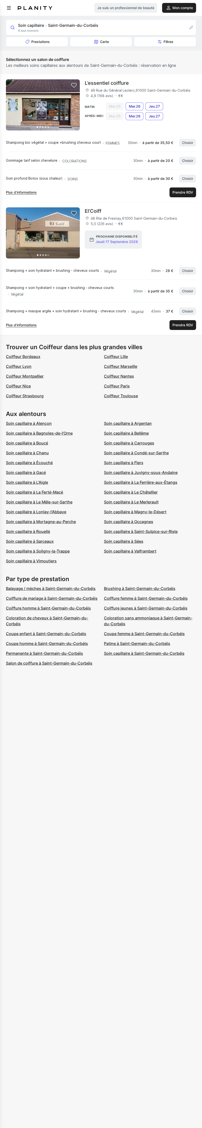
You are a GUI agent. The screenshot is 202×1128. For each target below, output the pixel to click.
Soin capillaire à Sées (123, 541)
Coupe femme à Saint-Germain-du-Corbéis (144, 633)
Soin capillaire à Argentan (128, 423)
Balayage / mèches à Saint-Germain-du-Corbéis (51, 588)
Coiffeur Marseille (120, 366)
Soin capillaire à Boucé (27, 443)
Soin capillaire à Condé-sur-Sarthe (136, 452)
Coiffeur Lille (116, 356)
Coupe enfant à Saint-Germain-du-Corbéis (46, 633)
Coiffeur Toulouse (121, 395)
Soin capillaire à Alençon (29, 423)
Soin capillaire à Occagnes (128, 521)
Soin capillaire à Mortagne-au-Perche (41, 521)
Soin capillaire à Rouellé (28, 531)
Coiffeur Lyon (19, 366)
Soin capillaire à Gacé (26, 472)
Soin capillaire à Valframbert (130, 551)
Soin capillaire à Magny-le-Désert (135, 511)
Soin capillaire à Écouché (29, 462)
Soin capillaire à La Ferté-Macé (34, 492)
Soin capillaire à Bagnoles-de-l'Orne (39, 433)
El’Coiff (93, 211)
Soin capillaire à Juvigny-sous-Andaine (141, 472)
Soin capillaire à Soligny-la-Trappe (38, 551)
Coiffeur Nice (18, 386)
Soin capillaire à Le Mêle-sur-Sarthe (39, 502)
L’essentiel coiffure (107, 83)
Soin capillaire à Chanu (27, 452)
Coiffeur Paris (117, 386)
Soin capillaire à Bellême (126, 433)
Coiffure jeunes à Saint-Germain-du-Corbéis (145, 608)
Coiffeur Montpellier (25, 376)
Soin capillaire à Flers (123, 462)
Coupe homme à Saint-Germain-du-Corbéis (47, 643)
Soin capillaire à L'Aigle (27, 482)
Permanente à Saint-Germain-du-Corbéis (44, 653)
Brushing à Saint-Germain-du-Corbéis (139, 588)
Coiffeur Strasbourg (25, 395)
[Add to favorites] (74, 85)
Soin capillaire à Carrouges (129, 443)
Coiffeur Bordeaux (23, 356)
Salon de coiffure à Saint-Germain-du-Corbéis (49, 663)
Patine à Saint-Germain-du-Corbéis (137, 643)
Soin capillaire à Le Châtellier (131, 492)
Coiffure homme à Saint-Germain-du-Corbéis (48, 608)
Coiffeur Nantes (119, 376)
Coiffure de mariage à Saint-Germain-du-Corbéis (52, 598)
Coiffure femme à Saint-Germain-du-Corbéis (146, 598)
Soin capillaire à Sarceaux (30, 541)
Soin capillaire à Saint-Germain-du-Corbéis (144, 653)
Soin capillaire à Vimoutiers (31, 560)
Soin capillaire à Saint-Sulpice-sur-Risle (141, 531)
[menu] (9, 8)
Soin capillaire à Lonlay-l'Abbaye (36, 511)
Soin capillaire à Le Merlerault (131, 502)
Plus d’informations (21, 192)
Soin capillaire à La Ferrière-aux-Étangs (140, 482)
